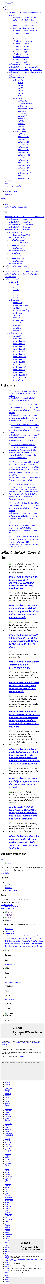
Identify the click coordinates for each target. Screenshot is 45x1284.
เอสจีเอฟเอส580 (23, 160)
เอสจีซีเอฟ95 (22, 106)
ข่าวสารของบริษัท (15, 186)
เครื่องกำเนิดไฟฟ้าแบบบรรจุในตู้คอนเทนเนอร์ (25, 70)
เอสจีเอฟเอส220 (23, 142)
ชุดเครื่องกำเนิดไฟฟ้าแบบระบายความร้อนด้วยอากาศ (24, 217)
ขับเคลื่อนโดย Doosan (21, 44)
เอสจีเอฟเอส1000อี (24, 173)
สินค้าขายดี (9, 929)
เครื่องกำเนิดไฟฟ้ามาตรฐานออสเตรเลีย (23, 67)
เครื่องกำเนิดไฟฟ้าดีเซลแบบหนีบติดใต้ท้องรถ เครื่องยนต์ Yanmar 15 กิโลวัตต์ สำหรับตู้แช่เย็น (24, 665)
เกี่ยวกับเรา (9, 181)
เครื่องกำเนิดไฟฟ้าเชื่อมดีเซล (23, 25)
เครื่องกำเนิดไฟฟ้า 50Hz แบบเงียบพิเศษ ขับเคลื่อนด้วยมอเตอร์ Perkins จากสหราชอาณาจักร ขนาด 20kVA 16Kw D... (24, 417)
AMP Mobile (9, 933)
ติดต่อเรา (8, 194)
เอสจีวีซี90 (21, 129)
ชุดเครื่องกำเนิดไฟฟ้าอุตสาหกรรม (21, 28)
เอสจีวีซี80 (21, 126)
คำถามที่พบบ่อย (11, 191)
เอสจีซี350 (21, 134)
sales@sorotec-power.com (9, 906)
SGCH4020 (22, 114)
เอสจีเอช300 (22, 111)
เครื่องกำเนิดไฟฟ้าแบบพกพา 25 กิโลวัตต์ (19, 936)
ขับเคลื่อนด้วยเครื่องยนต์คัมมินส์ (25, 31)
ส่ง (2, 859)
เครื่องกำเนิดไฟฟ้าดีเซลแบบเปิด (24, 18)
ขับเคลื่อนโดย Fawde (20, 54)
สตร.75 (20, 88)
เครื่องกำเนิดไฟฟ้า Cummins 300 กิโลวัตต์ (27, 946)
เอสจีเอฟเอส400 (23, 147)
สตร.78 (20, 90)
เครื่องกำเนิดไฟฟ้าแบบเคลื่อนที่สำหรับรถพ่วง (25, 72)
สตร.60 (20, 83)
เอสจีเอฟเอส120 (23, 139)
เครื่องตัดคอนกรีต (19, 131)
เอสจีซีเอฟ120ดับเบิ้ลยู (25, 109)
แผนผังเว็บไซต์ (10, 931)
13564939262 (9, 1000)
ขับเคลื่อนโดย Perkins (21, 33)
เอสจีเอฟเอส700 (23, 163)
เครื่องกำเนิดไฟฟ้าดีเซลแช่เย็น (20, 64)
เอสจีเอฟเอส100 (23, 137)
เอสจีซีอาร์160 (23, 118)
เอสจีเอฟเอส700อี (24, 165)
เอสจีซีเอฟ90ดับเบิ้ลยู (25, 104)
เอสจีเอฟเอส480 (23, 150)
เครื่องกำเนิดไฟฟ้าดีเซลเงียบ (23, 20)
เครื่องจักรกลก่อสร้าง (17, 77)
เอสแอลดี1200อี (23, 178)
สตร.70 (20, 85)
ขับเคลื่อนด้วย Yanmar (21, 49)
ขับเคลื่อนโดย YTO (20, 62)
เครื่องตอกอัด (18, 80)
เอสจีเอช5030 (22, 116)
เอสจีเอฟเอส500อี (24, 155)
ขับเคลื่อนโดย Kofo (20, 59)
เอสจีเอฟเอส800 (23, 171)
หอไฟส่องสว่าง (14, 75)
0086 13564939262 (7, 908)
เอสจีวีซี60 (21, 121)
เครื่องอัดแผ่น (18, 98)
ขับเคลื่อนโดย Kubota (21, 46)
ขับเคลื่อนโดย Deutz (20, 36)
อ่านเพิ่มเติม (5, 873)
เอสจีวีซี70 (21, 124)
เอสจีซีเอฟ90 (22, 101)
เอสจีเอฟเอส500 (23, 152)
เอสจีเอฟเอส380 (23, 144)
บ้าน (6, 7)
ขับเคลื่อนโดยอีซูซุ (20, 51)
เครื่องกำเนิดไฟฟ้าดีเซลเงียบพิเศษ (25, 23)
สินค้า (7, 10)
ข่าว (6, 184)
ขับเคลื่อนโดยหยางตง (21, 57)
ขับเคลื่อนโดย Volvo (20, 38)
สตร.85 (20, 96)
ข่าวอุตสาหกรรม (15, 189)
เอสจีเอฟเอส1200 (24, 176)
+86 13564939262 (7, 905)
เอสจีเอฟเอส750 (23, 168)
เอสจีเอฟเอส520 (23, 158)
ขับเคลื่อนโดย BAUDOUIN (23, 41)
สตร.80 (20, 93)
